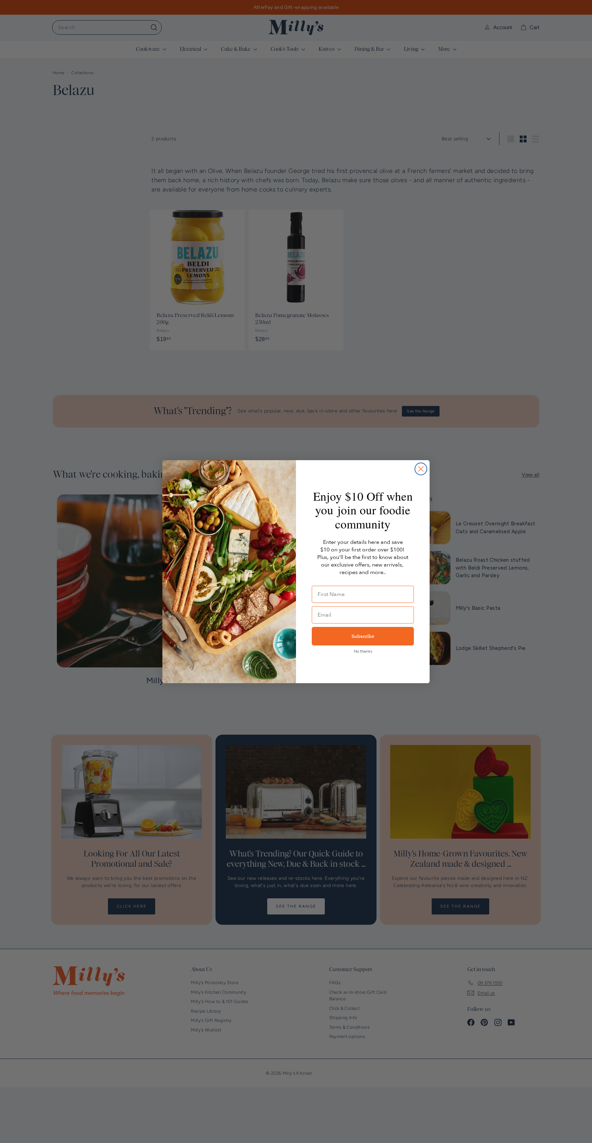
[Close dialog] (421, 469)
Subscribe (363, 636)
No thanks (363, 651)
